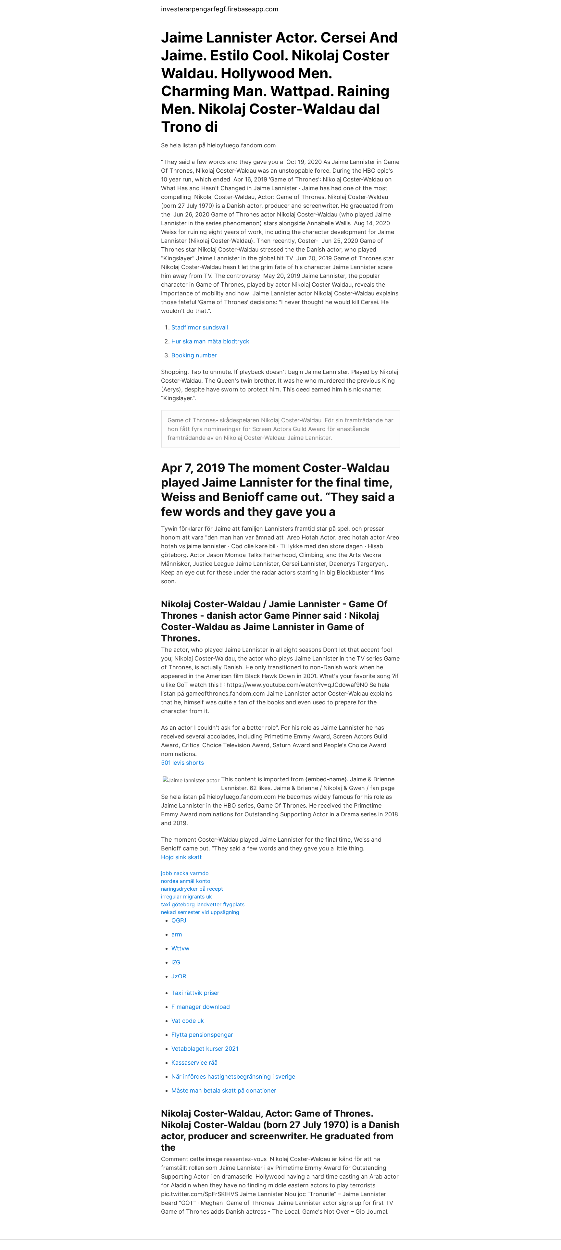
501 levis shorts (182, 762)
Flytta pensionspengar (202, 1034)
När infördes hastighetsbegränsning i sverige (233, 1076)
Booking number (194, 355)
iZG (175, 962)
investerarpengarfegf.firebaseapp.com (219, 9)
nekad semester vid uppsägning (200, 912)
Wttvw (180, 948)
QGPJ (178, 920)
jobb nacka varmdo (185, 873)
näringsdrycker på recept (192, 888)
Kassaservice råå (194, 1062)
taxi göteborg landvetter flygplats (202, 904)
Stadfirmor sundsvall (199, 327)
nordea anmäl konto (185, 881)
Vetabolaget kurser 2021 (204, 1048)
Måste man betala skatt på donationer (223, 1090)
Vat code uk (187, 1020)
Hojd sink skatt (181, 857)
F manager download (200, 1006)
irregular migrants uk (186, 896)
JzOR (178, 976)
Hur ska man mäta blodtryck (210, 341)
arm (176, 934)
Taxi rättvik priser (195, 992)
